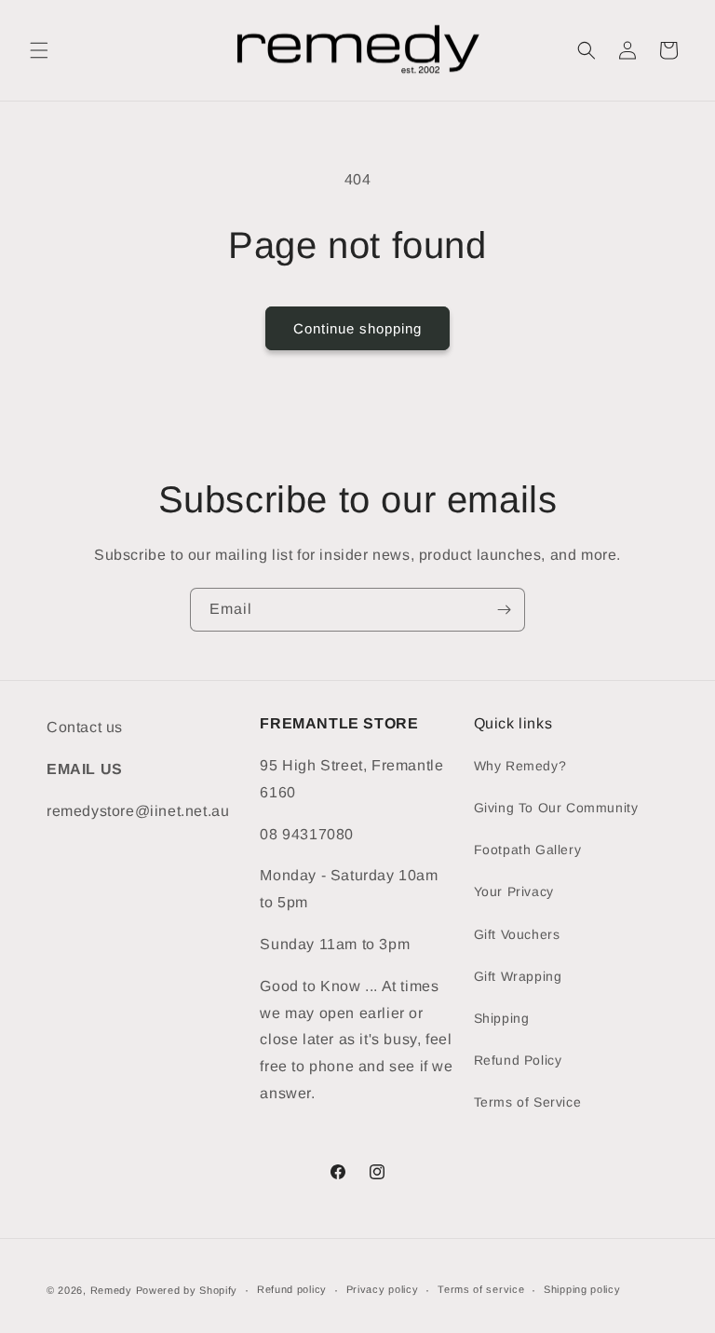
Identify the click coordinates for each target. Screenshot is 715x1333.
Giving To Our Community (556, 807)
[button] (39, 50)
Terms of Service (528, 1102)
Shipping (502, 1018)
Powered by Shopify (187, 1290)
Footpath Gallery (528, 849)
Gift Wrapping (518, 976)
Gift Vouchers (517, 934)
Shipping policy (582, 1289)
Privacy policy (382, 1289)
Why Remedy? (520, 765)
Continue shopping (357, 328)
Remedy (113, 1290)
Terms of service (481, 1289)
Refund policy (292, 1289)
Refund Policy (518, 1060)
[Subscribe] (503, 610)
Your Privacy (514, 891)
